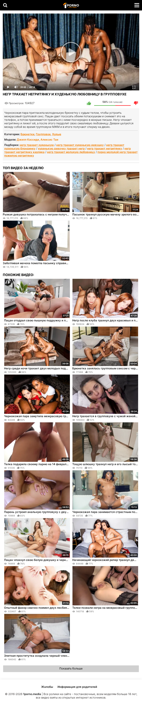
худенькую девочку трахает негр (61, 148)
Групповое (43, 134)
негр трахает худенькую (37, 145)
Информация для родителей (77, 687)
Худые (56, 134)
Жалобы (47, 687)
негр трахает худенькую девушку (80, 145)
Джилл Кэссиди (28, 139)
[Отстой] (136, 103)
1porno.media (32, 694)
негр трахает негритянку (104, 148)
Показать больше (71, 668)
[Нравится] (89, 103)
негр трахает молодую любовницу (71, 152)
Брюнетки (27, 134)
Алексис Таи (49, 139)
